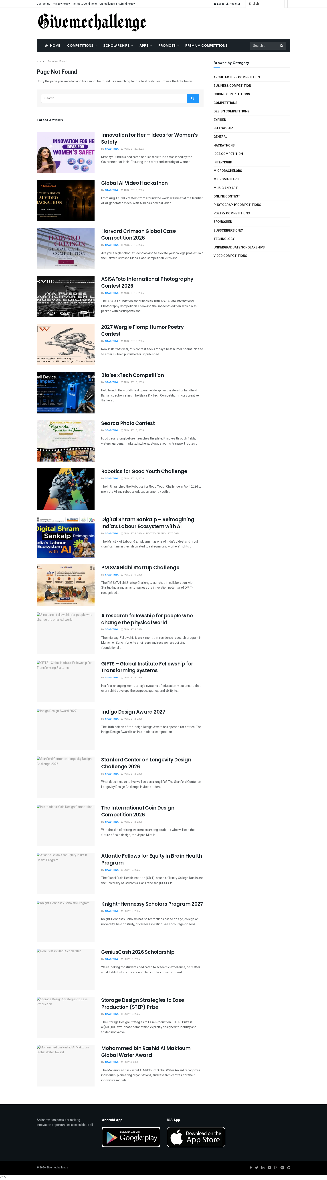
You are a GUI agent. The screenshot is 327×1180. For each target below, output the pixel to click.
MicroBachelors (228, 171)
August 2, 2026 (132, 719)
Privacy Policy (61, 4)
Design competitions (231, 111)
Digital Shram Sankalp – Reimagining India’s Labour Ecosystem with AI (147, 523)
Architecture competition (237, 77)
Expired (220, 120)
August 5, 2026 (132, 575)
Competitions (80, 45)
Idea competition (228, 154)
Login (220, 4)
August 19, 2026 (133, 190)
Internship (223, 162)
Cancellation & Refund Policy (117, 4)
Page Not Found (57, 61)
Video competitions (230, 256)
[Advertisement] (223, 22)
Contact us (43, 4)
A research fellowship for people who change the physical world (147, 619)
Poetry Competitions (232, 213)
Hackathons (224, 145)
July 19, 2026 (131, 870)
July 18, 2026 (131, 1014)
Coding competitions (232, 94)
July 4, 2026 (130, 1062)
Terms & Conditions (85, 4)
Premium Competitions (206, 45)
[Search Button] (282, 46)
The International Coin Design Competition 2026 (137, 811)
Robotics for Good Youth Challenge (144, 471)
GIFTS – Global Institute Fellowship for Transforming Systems (147, 667)
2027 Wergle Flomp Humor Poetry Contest (142, 331)
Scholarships (116, 45)
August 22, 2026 (133, 149)
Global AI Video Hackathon (134, 183)
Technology (224, 239)
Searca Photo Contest (128, 423)
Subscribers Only (228, 230)
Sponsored (223, 222)
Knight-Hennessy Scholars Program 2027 (152, 904)
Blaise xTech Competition (132, 375)
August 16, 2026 (133, 382)
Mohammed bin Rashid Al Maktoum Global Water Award (146, 1052)
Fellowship (223, 128)
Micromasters (226, 179)
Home (55, 45)
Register (234, 4)
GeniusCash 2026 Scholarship (137, 952)
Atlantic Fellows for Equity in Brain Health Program (151, 859)
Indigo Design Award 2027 (133, 711)
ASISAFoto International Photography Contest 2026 (147, 282)
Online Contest (227, 196)
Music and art (226, 188)
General (220, 136)
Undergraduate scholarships (239, 247)
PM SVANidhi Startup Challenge (140, 567)
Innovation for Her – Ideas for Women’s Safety (149, 138)
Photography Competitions (237, 205)
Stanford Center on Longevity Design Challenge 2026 (146, 763)
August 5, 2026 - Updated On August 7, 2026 (151, 533)
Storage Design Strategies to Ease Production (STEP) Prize (142, 1004)
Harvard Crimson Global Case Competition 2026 (138, 235)
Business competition (232, 85)
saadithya (112, 149)
